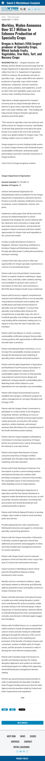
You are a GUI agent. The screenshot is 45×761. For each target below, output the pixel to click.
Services (15, 741)
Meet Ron (11, 736)
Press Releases (13, 17)
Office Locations (21, 747)
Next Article (22, 722)
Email (12, 709)
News (4, 17)
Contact (28, 741)
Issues (33, 736)
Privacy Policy (22, 758)
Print (4, 709)
